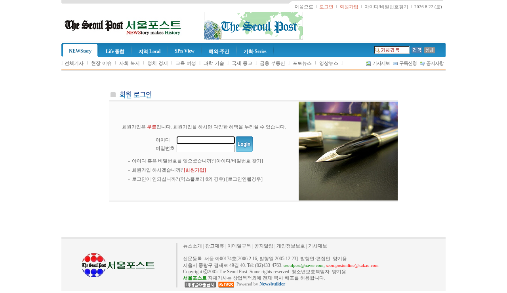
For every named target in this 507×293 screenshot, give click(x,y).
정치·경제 (157, 63)
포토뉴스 (302, 63)
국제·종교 (242, 63)
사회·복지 (129, 63)
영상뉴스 (328, 63)
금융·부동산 (272, 63)
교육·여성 (185, 63)
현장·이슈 (101, 63)
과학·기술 (214, 63)
